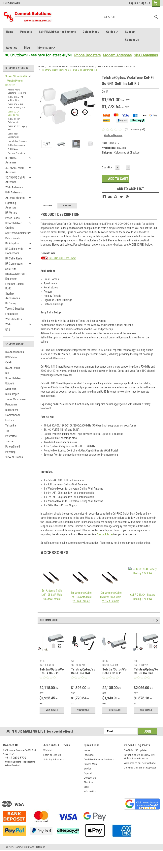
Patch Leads (12, 218)
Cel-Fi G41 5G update (135, 750)
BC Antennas (12, 368)
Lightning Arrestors (10, 205)
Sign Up (145, 3)
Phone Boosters (87, 55)
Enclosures (11, 314)
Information (44, 47)
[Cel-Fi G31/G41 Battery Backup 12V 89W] (142, 577)
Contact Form (105, 534)
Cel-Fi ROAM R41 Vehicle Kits (15, 99)
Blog (27, 47)
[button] (142, 804)
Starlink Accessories (12, 296)
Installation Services (17, 141)
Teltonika (10, 425)
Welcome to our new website (140, 763)
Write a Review (113, 135)
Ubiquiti (9, 383)
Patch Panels (12, 238)
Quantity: (107, 167)
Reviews (67, 205)
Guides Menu (91, 32)
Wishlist (47, 750)
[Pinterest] (127, 196)
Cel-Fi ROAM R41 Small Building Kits (16, 106)
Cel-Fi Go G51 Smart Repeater (140, 767)
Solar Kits (10, 269)
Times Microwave (15, 399)
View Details (52, 710)
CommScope (12, 415)
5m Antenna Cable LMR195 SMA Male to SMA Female (81, 597)
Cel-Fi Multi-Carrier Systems (57, 32)
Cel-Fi (8, 362)
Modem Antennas (117, 55)
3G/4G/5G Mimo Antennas (14, 170)
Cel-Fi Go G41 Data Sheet (62, 258)
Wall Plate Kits (13, 319)
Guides (110, 32)
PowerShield (12, 446)
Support (130, 32)
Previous (42, 105)
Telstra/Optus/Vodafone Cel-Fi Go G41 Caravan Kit (57, 673)
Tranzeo (10, 441)
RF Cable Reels (13, 258)
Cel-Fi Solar (13, 149)
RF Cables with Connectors (14, 251)
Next (95, 105)
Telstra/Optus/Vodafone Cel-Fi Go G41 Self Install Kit (69, 70)
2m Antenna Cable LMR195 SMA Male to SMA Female (52, 594)
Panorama (11, 404)
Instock (9, 420)
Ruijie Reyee (12, 394)
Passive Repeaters (16, 153)
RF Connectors (14, 263)
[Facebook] (104, 196)
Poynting (10, 452)
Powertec (11, 436)
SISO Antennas (146, 55)
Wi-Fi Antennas (14, 187)
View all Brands (14, 457)
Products (26, 32)
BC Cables (11, 357)
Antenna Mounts (15, 198)
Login (132, 3)
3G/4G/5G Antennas (11, 160)
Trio (7, 431)
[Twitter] (121, 196)
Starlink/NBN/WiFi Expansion (15, 276)
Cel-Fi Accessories (16, 145)
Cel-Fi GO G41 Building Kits (14, 113)
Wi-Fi (8, 324)
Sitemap (40, 847)
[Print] (115, 196)
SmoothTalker (13, 378)
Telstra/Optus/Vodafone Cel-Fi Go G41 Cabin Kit (88, 673)
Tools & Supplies (14, 308)
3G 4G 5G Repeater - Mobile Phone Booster (16, 80)
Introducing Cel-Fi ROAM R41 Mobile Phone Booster (139, 757)
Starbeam (10, 389)
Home (9, 32)
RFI (7, 373)
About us (11, 47)
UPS (7, 329)
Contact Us (132, 39)
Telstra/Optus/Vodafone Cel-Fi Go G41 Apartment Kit (119, 673)
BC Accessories (14, 352)
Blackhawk (11, 410)
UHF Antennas (13, 192)
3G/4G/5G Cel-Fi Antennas (15, 180)
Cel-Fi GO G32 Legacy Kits (17, 128)
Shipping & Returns (53, 759)
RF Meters (11, 212)
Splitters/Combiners (17, 233)
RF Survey (10, 303)
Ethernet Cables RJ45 (14, 286)
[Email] (110, 196)
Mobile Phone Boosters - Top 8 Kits (17, 91)
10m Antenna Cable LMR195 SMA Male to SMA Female (111, 597)
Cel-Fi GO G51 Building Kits (14, 121)
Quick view (52, 655)
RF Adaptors (12, 243)
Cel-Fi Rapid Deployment (13, 135)
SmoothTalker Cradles (13, 225)
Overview (47, 205)
